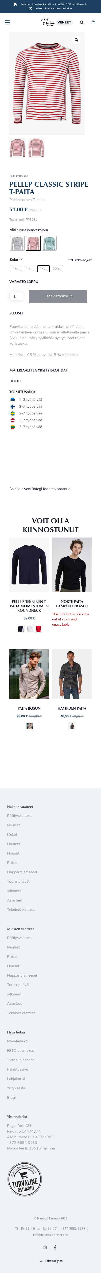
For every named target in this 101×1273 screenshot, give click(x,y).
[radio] (17, 243)
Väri (13, 230)
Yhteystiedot (17, 1116)
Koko (14, 260)
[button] (82, 23)
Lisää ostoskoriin (58, 296)
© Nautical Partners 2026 (50, 1218)
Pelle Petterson (18, 176)
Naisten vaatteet (20, 806)
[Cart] (93, 22)
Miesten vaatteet (20, 928)
